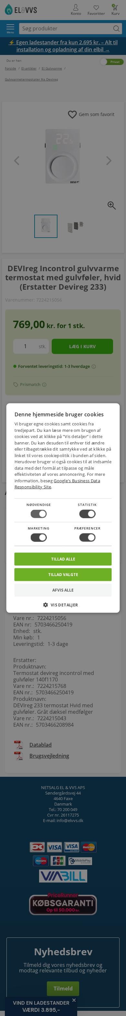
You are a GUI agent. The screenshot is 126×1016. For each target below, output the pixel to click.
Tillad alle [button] (63, 559)
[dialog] (63, 508)
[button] (63, 607)
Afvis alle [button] (63, 590)
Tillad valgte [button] (63, 574)
